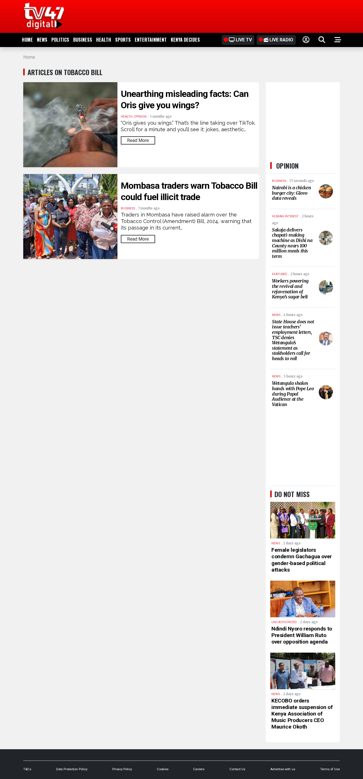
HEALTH (103, 39)
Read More (138, 140)
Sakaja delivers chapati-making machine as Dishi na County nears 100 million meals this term (292, 243)
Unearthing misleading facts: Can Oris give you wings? (184, 99)
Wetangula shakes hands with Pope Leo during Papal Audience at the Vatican (293, 393)
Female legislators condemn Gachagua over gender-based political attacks (301, 560)
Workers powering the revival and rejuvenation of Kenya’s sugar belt (290, 289)
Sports (123, 39)
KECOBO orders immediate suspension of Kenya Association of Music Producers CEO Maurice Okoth (302, 713)
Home (27, 39)
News (42, 39)
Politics (60, 39)
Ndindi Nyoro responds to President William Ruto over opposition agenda (301, 635)
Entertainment (151, 39)
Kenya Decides (185, 39)
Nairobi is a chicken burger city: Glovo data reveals (291, 193)
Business (82, 39)
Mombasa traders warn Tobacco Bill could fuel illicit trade (189, 191)
